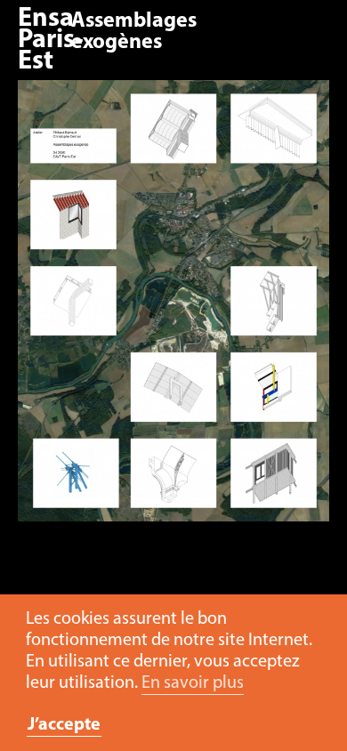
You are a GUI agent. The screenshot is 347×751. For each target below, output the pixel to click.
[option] (173, 309)
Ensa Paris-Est (51, 40)
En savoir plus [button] (192, 683)
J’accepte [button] (64, 725)
